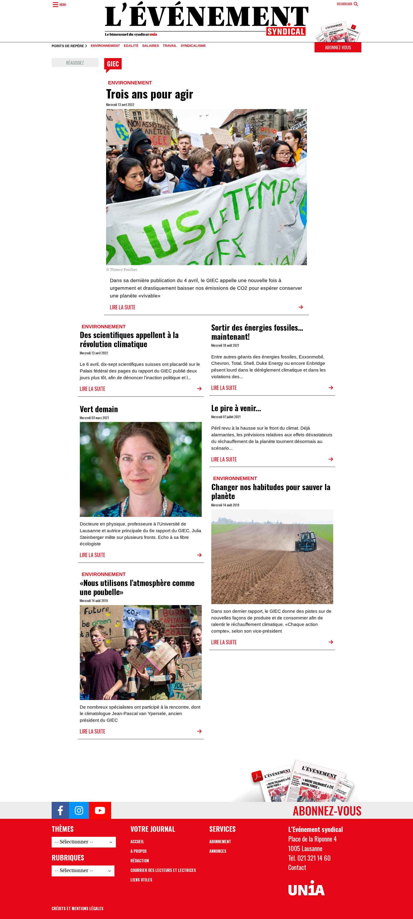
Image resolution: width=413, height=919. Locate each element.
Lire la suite (122, 307)
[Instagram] (79, 810)
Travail (170, 46)
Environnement (105, 46)
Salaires (150, 46)
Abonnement (220, 841)
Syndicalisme (193, 46)
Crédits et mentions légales (77, 908)
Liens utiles (141, 880)
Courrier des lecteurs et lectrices (163, 870)
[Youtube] (100, 810)
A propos (138, 851)
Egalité (131, 46)
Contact (297, 867)
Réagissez (75, 62)
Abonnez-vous (338, 47)
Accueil (137, 841)
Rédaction (139, 861)
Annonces (217, 851)
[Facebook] (60, 810)
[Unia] (306, 888)
